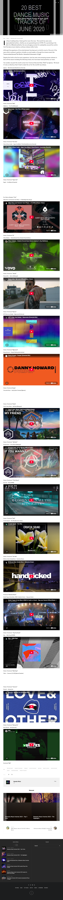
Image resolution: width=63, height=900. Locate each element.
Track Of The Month (23, 770)
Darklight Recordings (18, 768)
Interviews (41, 887)
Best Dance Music (10, 768)
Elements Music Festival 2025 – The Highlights (17, 855)
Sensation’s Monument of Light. (32, 54)
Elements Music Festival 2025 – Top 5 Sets (16, 849)
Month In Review (46, 768)
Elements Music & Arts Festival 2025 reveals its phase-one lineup (17, 873)
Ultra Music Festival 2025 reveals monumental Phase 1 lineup (18, 878)
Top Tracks (37, 16)
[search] (59, 845)
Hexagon (26, 768)
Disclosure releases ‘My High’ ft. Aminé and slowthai (43, 829)
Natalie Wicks (26, 16)
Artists (31, 887)
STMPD (8, 770)
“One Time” (14, 141)
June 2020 (39, 768)
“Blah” (13, 103)
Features (31, 16)
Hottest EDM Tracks (33, 768)
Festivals (12, 847)
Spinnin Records (54, 768)
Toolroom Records (15, 770)
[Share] (8, 774)
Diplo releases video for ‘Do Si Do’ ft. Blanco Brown (20, 829)
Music (34, 16)
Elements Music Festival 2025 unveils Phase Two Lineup (17, 867)
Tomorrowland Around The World (12, 54)
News (12, 876)
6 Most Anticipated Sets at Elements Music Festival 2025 (18, 861)
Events (35, 887)
